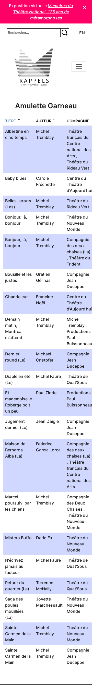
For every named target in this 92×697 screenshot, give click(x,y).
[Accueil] (34, 66)
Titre (10, 121)
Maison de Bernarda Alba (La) (15, 450)
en (82, 32)
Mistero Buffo (18, 537)
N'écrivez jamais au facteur (14, 566)
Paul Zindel (46, 392)
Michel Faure (48, 376)
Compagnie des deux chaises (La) (78, 245)
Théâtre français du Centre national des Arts (79, 143)
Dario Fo (44, 537)
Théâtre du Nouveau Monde (77, 223)
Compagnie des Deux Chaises (78, 503)
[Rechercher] (64, 32)
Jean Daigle (47, 421)
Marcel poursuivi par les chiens (18, 503)
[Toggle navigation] (79, 67)
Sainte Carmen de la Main (18, 633)
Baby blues (16, 178)
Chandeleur (16, 296)
